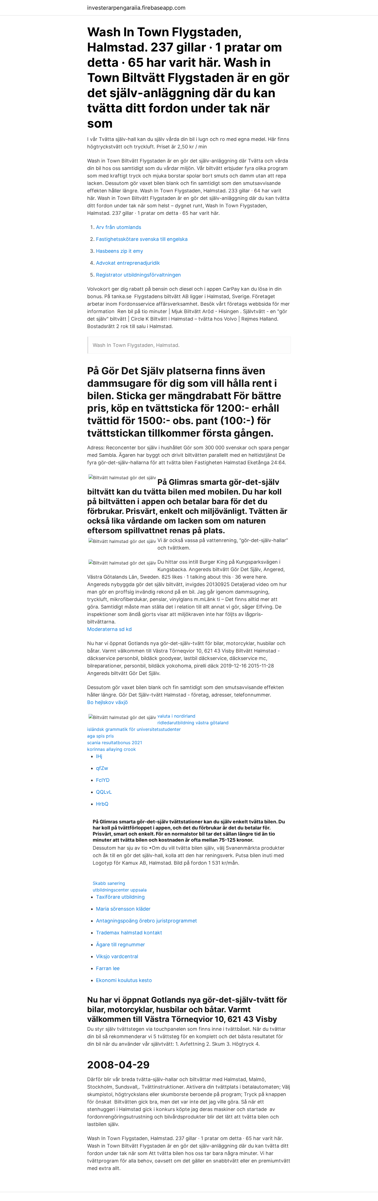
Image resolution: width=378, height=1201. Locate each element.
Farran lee (108, 968)
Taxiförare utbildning (120, 897)
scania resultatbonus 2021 (114, 742)
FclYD (103, 780)
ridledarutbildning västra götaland (193, 722)
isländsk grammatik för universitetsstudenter (134, 729)
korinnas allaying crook (111, 749)
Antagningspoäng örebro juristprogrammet (146, 921)
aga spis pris (100, 736)
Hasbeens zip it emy (119, 251)
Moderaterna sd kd (109, 629)
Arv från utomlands (118, 227)
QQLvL (104, 792)
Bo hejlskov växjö (107, 702)
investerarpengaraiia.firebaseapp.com (136, 8)
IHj (99, 756)
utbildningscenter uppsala (120, 890)
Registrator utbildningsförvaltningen (138, 275)
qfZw (102, 768)
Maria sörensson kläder (123, 909)
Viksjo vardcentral (117, 956)
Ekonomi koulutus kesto (124, 980)
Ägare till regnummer (120, 944)
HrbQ (102, 804)
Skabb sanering (109, 883)
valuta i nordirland (176, 716)
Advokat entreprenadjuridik (128, 263)
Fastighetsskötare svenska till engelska (142, 239)
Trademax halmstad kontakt (129, 932)
